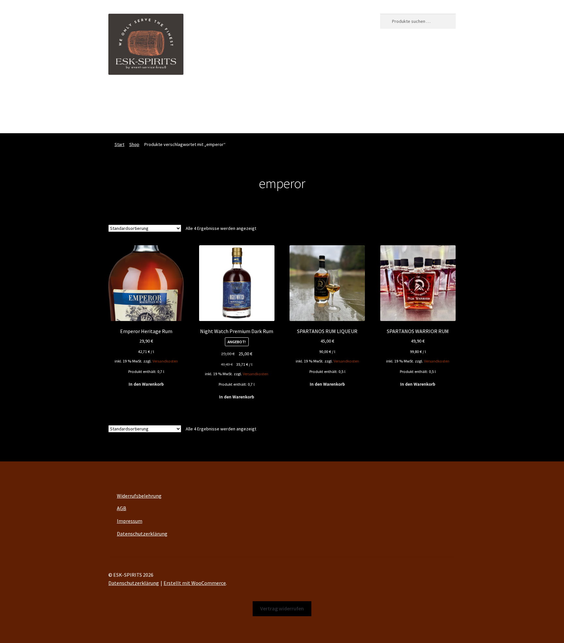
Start (119, 144)
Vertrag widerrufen (129, 120)
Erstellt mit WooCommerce (195, 583)
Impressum (129, 521)
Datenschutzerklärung (142, 533)
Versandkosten (165, 361)
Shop (261, 94)
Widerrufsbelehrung (139, 495)
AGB (121, 508)
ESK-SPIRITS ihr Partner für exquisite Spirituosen (163, 94)
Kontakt (345, 94)
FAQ (319, 94)
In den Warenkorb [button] (146, 384)
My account (291, 94)
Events (236, 94)
